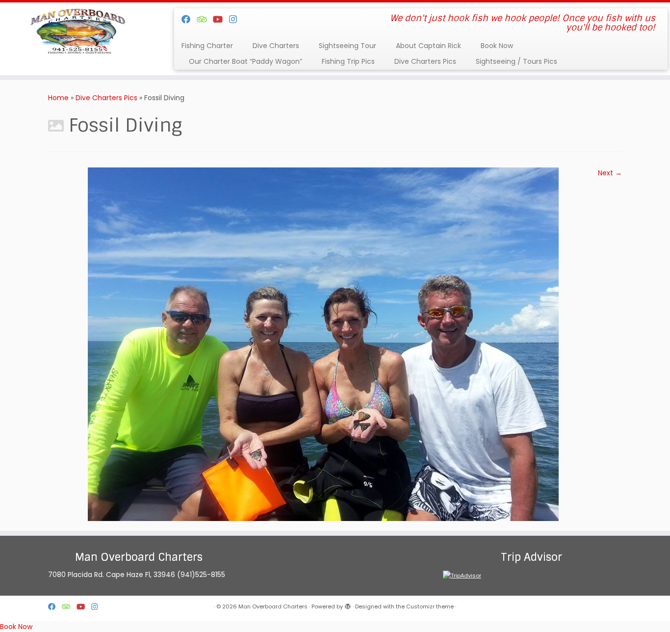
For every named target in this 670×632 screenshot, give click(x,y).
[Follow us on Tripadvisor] (205, 19)
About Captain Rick (428, 46)
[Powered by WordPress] (347, 604)
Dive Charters (276, 46)
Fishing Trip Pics (348, 61)
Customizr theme (430, 606)
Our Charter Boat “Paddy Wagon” (245, 61)
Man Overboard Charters (273, 606)
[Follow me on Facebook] (189, 19)
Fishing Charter (207, 46)
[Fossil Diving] (323, 344)
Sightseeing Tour (347, 46)
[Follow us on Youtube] (221, 19)
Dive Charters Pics (425, 61)
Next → (610, 173)
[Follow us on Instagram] (236, 19)
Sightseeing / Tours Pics (516, 61)
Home (58, 98)
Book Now (497, 46)
